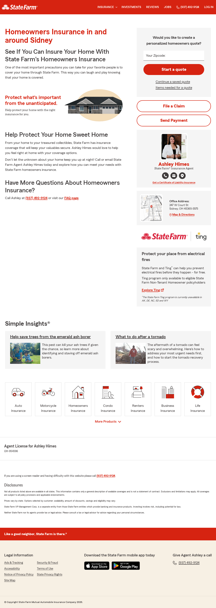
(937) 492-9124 (190, 7)
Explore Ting (151, 290)
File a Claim (174, 106)
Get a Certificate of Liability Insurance (174, 182)
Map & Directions (183, 214)
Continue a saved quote (173, 81)
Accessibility (12, 568)
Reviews (152, 7)
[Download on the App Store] (96, 565)
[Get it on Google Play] (126, 565)
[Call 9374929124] (165, 175)
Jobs (167, 7)
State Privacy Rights (49, 574)
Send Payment (174, 120)
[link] (19, 7)
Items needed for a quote (174, 87)
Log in (208, 7)
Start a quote (174, 69)
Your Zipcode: (156, 55)
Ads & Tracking (13, 562)
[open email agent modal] (173, 176)
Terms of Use (45, 568)
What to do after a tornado (141, 337)
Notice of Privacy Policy (19, 574)
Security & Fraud (47, 562)
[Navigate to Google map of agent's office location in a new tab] (182, 175)
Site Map (9, 580)
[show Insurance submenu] (115, 7)
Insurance (105, 7)
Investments (131, 7)
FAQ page (71, 198)
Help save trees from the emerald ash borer (50, 337)
